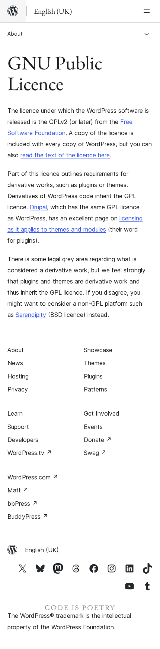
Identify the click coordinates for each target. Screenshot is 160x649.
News (15, 363)
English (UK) (42, 550)
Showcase (98, 350)
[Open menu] (148, 11)
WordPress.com (32, 477)
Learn (15, 413)
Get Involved (101, 413)
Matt (17, 490)
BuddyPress (27, 516)
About (14, 33)
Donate (98, 439)
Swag (95, 452)
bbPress (22, 503)
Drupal (38, 207)
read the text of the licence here (65, 155)
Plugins (93, 376)
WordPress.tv (29, 452)
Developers (22, 439)
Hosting (18, 376)
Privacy (17, 389)
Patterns (95, 389)
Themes (95, 363)
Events (93, 426)
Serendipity (31, 314)
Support (18, 426)
